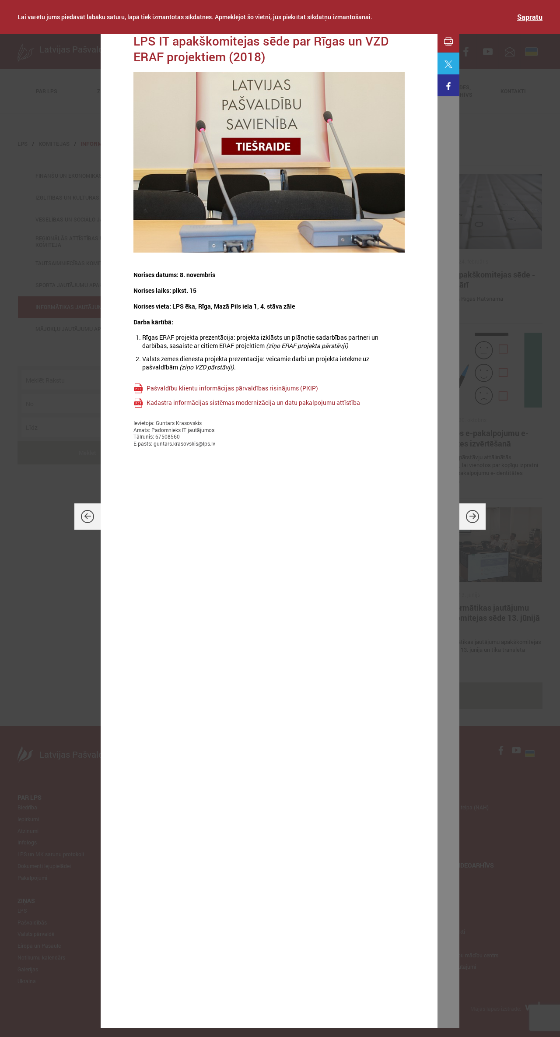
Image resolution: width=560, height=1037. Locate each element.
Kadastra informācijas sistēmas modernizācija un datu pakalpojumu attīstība (253, 402)
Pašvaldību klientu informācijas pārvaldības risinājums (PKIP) (232, 388)
